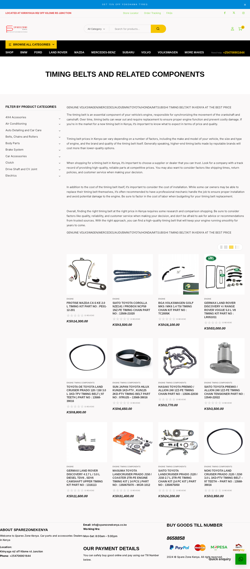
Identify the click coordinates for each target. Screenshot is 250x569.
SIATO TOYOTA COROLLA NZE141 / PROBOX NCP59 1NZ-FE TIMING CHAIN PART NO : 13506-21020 (131, 308)
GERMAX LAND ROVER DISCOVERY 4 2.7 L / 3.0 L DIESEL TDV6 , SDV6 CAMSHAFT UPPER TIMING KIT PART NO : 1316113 (85, 477)
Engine (70, 299)
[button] (240, 29)
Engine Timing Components (80, 383)
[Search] (158, 29)
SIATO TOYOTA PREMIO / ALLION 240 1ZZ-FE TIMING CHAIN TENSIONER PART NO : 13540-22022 (224, 392)
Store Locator (131, 13)
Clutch (9, 162)
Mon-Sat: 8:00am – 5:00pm (100, 536)
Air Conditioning (16, 123)
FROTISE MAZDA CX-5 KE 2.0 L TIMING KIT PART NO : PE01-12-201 (87, 306)
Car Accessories (16, 156)
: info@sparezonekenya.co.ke (105, 524)
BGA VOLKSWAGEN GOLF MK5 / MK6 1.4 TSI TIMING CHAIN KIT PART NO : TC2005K (175, 308)
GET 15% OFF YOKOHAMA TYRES (125, 4)
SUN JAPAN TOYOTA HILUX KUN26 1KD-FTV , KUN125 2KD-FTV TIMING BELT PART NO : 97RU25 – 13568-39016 (131, 392)
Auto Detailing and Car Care (23, 130)
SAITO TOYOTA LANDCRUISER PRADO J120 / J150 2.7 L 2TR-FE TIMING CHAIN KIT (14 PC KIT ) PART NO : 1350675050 (177, 477)
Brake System (14, 149)
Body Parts (12, 143)
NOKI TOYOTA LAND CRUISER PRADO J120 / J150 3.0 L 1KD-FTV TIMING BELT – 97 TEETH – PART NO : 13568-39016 (223, 477)
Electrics (11, 175)
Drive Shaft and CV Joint (21, 169)
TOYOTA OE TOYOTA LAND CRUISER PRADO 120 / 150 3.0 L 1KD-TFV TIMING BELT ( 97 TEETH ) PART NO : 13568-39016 (86, 394)
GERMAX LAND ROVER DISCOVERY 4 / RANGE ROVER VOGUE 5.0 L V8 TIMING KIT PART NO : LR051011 (220, 310)
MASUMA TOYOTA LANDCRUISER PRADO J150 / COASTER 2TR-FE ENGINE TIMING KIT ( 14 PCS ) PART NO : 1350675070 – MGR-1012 (132, 477)
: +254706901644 (15, 555)
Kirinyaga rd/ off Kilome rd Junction (21, 551)
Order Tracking (152, 13)
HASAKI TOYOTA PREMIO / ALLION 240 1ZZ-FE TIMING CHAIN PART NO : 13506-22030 (178, 390)
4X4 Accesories (15, 117)
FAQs (169, 13)
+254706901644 (234, 52)
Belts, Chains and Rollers (21, 136)
